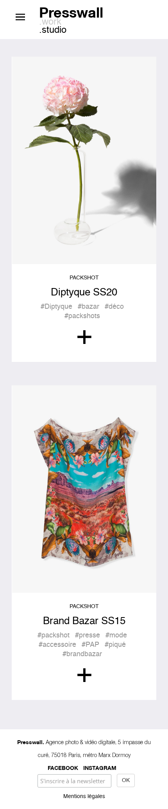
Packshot (84, 278)
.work (50, 22)
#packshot (54, 635)
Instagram (99, 767)
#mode (116, 635)
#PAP (90, 644)
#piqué (115, 644)
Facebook (63, 767)
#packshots (82, 316)
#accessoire (57, 644)
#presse (87, 635)
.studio (52, 30)
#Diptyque (56, 306)
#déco (114, 306)
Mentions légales (84, 796)
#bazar (88, 306)
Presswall (71, 11)
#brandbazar (82, 654)
